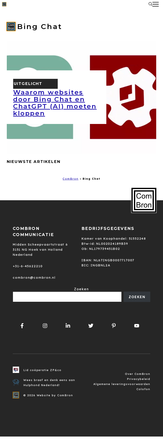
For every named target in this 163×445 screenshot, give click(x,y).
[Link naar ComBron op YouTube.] (136, 325)
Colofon (143, 389)
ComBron (70, 178)
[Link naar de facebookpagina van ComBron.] (22, 325)
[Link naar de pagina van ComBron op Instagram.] (68, 325)
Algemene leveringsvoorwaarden (121, 384)
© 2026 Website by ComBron (48, 395)
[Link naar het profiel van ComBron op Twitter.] (91, 325)
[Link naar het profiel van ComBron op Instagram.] (45, 325)
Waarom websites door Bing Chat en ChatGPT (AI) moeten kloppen (55, 102)
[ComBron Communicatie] (4, 4)
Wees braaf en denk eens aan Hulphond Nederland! (49, 382)
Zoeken (81, 289)
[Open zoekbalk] (150, 4)
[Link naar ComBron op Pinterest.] (113, 325)
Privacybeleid (138, 379)
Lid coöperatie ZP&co (42, 370)
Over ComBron (137, 373)
